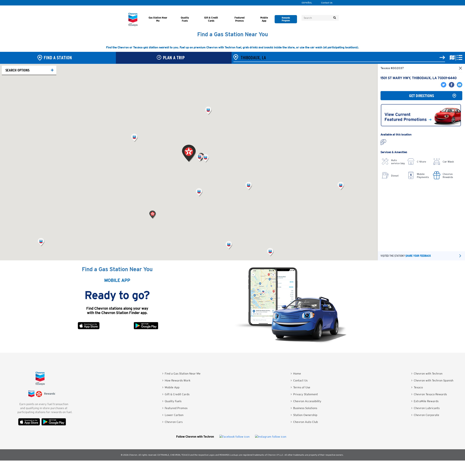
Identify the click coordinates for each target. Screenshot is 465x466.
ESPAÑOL (307, 2)
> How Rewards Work (176, 380)
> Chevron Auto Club (304, 422)
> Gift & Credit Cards (175, 394)
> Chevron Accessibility (306, 401)
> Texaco (417, 387)
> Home (296, 373)
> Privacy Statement (304, 394)
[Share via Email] (458, 86)
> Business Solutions (304, 408)
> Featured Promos (174, 408)
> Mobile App (170, 387)
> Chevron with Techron (426, 373)
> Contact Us (299, 380)
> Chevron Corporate (425, 415)
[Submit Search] (334, 18)
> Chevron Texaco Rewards (429, 394)
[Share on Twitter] (444, 86)
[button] (199, 157)
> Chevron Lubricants (425, 408)
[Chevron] (133, 25)
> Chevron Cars (172, 422)
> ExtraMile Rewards (424, 401)
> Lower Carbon (172, 415)
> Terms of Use (300, 387)
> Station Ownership (304, 415)
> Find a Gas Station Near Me (181, 373)
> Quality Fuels (171, 401)
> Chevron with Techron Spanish (432, 380)
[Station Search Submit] (442, 58)
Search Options (17, 70)
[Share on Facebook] (451, 86)
